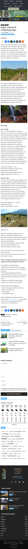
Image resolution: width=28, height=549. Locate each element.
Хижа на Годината (13, 8)
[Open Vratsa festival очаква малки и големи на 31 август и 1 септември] (4, 343)
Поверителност (14, 545)
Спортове (3, 519)
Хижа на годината (17, 434)
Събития (6, 25)
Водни (12, 1)
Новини (2, 25)
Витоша (11, 431)
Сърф (10, 434)
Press (11, 543)
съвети (4, 456)
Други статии (6, 488)
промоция (24, 451)
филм (15, 458)
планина (19, 448)
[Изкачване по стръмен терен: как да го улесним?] (4, 493)
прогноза (8, 451)
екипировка (10, 441)
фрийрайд (19, 458)
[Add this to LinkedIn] (14, 41)
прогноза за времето (16, 451)
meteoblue (14, 424)
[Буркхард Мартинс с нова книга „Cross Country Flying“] (4, 507)
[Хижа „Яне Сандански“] (4, 500)
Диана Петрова (5, 32)
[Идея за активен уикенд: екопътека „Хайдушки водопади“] (4, 335)
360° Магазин (20, 542)
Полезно (10, 494)
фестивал (11, 458)
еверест (4, 441)
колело (11, 446)
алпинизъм (5, 436)
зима (18, 441)
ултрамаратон (5, 458)
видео (4, 438)
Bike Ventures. (8, 314)
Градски (14, 3)
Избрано (2, 337)
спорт (19, 453)
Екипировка (3, 528)
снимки (15, 453)
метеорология (21, 446)
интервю (10, 444)
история (16, 443)
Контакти (21, 543)
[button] (26, 19)
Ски (24, 431)
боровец (12, 436)
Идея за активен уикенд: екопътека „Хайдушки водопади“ (16, 336)
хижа (23, 458)
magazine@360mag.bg (17, 478)
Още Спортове (18, 6)
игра (21, 441)
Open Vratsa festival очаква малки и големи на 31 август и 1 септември (18, 343)
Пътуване (3, 531)
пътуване (5, 453)
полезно (3, 451)
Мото (10, 6)
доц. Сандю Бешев (18, 439)
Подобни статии (5, 330)
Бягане (21, 3)
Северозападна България (6, 316)
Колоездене (18, 431)
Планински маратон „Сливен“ (22, 323)
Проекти (16, 543)
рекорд (10, 453)
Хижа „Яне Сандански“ (14, 498)
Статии (3, 524)
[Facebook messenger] (8, 41)
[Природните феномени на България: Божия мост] (4, 350)
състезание (11, 456)
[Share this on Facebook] (6, 41)
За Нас (5, 542)
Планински (7, 3)
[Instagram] (15, 482)
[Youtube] (23, 482)
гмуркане (10, 439)
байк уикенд (14, 314)
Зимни (6, 1)
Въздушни (19, 1)
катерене (5, 446)
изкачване (4, 443)
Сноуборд (5, 434)
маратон (15, 446)
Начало (2, 22)
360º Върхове (6, 543)
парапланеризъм (12, 448)
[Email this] (17, 41)
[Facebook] (11, 482)
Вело (5, 6)
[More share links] (23, 41)
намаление (4, 448)
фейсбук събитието (13, 299)
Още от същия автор (16, 330)
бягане (18, 436)
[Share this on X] (11, 41)
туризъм (19, 456)
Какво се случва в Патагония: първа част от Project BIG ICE (7, 324)
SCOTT (7, 431)
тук (23, 297)
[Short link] (20, 41)
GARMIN (3, 431)
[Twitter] (19, 482)
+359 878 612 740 (18, 470)
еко (15, 441)
